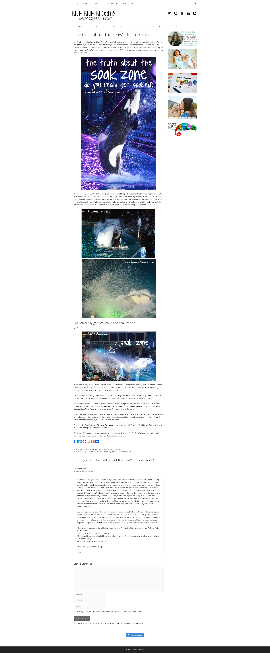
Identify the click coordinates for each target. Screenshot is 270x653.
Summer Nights (146, 194)
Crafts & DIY (77, 27)
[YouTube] (182, 13)
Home (76, 3)
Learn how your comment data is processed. (125, 623)
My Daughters (96, 3)
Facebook (109, 425)
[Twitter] (169, 13)
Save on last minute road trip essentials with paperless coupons (98, 450)
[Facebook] (163, 13)
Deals (178, 27)
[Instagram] (175, 13)
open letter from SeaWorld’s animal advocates (122, 406)
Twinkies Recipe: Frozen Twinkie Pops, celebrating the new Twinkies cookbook (103, 452)
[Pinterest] (194, 13)
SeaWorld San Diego (93, 425)
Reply (79, 552)
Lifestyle (137, 27)
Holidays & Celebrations (120, 27)
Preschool (156, 27)
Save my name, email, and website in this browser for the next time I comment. (108, 612)
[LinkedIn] (188, 13)
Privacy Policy (128, 3)
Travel (168, 27)
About (85, 3)
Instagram (118, 425)
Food (104, 27)
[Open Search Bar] (195, 3)
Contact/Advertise (112, 3)
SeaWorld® (92, 42)
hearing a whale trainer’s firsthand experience (133, 395)
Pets (147, 27)
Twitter (152, 425)
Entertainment (92, 27)
